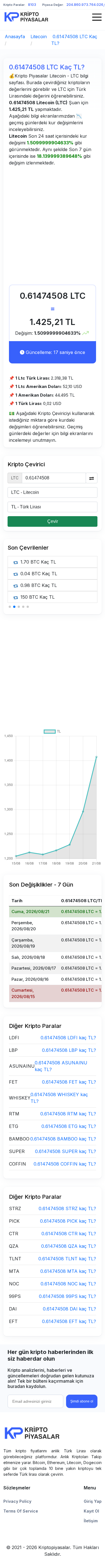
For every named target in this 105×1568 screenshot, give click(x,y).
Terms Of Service (20, 1511)
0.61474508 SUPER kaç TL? (65, 1151)
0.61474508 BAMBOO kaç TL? (63, 1139)
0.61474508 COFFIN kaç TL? (65, 1164)
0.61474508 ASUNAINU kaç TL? (61, 1066)
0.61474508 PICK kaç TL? (68, 1221)
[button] (10, 607)
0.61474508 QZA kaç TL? (68, 1246)
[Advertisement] (52, 226)
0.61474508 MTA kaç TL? (68, 1271)
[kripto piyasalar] (26, 16)
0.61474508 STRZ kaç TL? (67, 1208)
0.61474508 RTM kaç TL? (68, 1113)
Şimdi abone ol (81, 1401)
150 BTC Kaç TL (37, 597)
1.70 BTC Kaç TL (37, 562)
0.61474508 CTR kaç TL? (68, 1233)
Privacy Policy (17, 1501)
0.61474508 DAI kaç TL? (69, 1309)
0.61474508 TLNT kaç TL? (67, 1258)
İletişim (91, 1520)
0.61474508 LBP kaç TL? (69, 1050)
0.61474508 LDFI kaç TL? (68, 1037)
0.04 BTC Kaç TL (38, 573)
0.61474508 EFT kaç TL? (69, 1321)
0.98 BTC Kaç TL (38, 585)
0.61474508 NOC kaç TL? (68, 1284)
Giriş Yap (93, 1501)
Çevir (52, 521)
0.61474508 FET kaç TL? (69, 1082)
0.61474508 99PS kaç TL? (67, 1296)
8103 (32, 5)
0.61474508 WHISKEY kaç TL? (59, 1098)
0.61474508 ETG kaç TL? (68, 1126)
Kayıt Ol (91, 1511)
